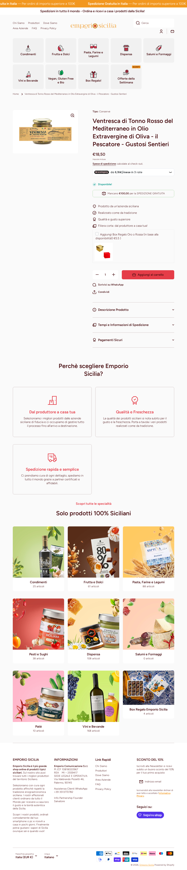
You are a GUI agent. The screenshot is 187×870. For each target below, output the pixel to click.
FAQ (97, 784)
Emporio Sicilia (147, 865)
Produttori (101, 770)
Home (16, 94)
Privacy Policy (103, 789)
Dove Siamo (102, 775)
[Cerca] (136, 23)
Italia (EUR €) (24, 857)
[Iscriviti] (169, 781)
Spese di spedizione (104, 163)
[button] (101, 292)
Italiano (49, 857)
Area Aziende (103, 779)
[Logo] (93, 26)
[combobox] (153, 23)
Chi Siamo (101, 766)
